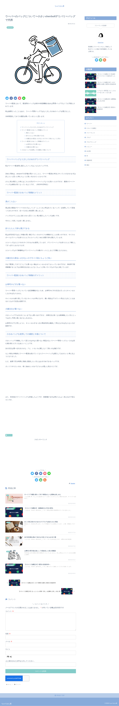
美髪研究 (89, 160)
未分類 (88, 151)
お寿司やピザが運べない (33, 144)
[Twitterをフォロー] (36, 480)
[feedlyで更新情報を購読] (40, 480)
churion (100, 42)
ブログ (88, 137)
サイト (7, 649)
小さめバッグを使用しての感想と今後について (36, 150)
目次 (38, 123)
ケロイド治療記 (91, 128)
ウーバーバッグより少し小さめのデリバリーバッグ (38, 127)
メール (8, 641)
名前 (8, 634)
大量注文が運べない (32, 147)
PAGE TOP (60, 695)
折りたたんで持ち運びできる (35, 135)
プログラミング (91, 142)
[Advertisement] (40, 454)
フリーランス (90, 133)
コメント (9, 611)
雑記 (87, 165)
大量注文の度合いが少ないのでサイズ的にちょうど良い (43, 138)
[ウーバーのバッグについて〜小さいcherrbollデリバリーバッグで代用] (15, 98)
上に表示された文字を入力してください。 (20, 661)
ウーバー (9, 435)
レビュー (89, 146)
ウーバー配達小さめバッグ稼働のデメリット (35, 141)
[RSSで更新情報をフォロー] (44, 480)
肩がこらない (30, 133)
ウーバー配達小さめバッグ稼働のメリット (35, 130)
